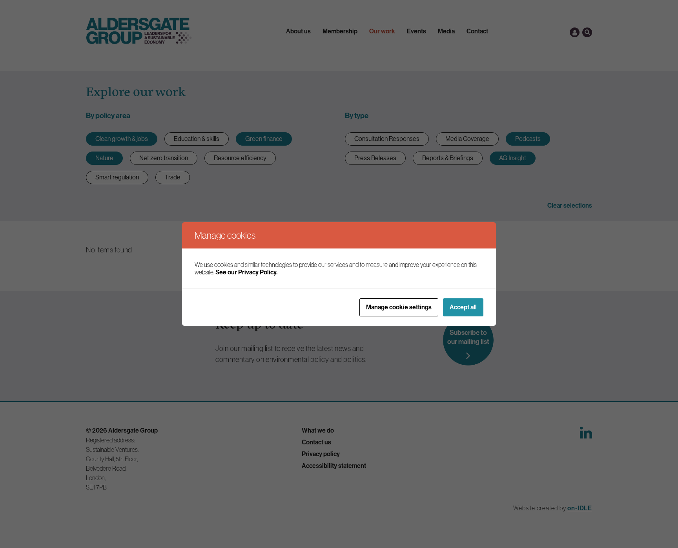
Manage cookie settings (399, 307)
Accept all (463, 307)
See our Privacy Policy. (246, 272)
